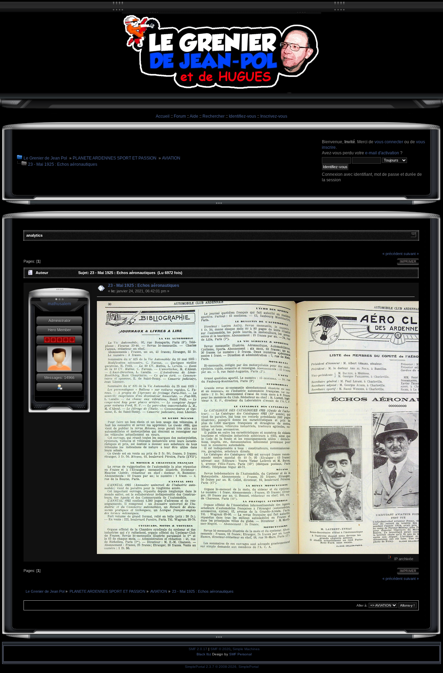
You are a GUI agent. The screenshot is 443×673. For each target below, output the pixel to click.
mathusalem (59, 303)
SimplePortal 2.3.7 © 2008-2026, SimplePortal (222, 667)
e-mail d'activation (382, 153)
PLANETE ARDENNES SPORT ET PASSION (114, 158)
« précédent (392, 254)
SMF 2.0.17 (198, 649)
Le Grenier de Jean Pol (45, 158)
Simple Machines (246, 649)
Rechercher (213, 116)
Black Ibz (204, 654)
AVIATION (171, 158)
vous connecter (388, 141)
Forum (180, 116)
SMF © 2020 (220, 649)
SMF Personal (240, 654)
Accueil (163, 116)
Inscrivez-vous (273, 116)
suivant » (411, 254)
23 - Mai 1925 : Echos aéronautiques (62, 164)
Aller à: (362, 605)
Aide (194, 116)
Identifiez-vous (242, 116)
